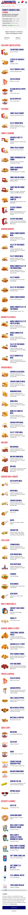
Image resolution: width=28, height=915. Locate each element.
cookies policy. (13, 904)
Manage (14, 911)
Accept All (14, 907)
